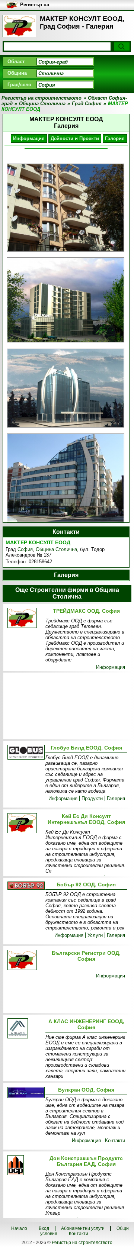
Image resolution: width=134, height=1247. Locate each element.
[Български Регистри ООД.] (25, 960)
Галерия (115, 138)
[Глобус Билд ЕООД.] (25, 753)
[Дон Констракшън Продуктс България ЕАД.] (25, 1165)
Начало (19, 1228)
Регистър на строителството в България (41, 5)
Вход (44, 1228)
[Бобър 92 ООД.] (25, 886)
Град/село (19, 84)
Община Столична (56, 549)
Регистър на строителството (82, 1242)
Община (17, 73)
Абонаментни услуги (83, 1228)
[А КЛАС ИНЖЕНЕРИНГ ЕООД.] (25, 1029)
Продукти (92, 798)
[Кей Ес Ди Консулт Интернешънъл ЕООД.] (25, 823)
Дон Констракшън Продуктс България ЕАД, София (86, 1161)
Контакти (115, 1140)
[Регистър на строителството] (19, 26)
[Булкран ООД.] (25, 1093)
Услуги (95, 935)
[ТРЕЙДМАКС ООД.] (25, 618)
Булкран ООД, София (86, 1090)
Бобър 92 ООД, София (86, 884)
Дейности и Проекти (75, 138)
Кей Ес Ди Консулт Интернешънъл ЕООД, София (86, 819)
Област (16, 61)
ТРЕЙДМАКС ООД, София (86, 611)
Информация (29, 138)
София (25, 549)
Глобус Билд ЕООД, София (86, 748)
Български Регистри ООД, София (86, 956)
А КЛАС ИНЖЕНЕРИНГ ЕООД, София (86, 1024)
